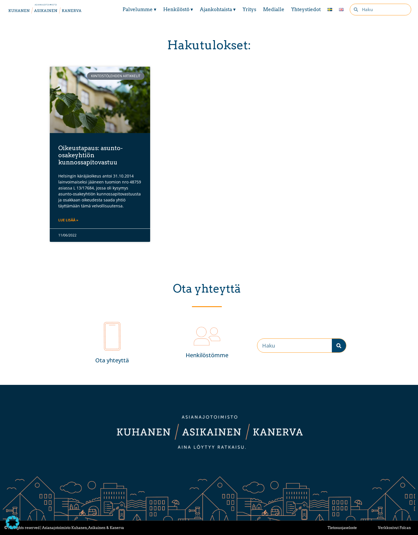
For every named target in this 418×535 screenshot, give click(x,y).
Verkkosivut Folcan (394, 528)
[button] (12, 522)
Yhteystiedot (306, 9)
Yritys (249, 9)
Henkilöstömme (207, 355)
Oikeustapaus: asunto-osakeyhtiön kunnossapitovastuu (90, 155)
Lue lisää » (68, 220)
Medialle (273, 9)
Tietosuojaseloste (342, 528)
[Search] (339, 345)
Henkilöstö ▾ (178, 9)
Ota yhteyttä (112, 360)
